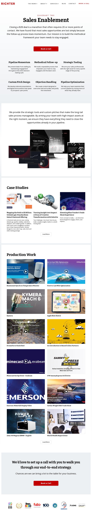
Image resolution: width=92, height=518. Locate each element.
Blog (64, 3)
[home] (10, 4)
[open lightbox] (26, 271)
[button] (33, 3)
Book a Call (84, 3)
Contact (72, 3)
